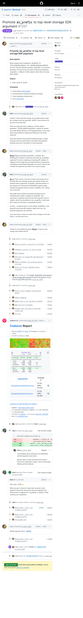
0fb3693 (49, 297)
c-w (14, 30)
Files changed (58, 38)
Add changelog (19, 253)
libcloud (16, 9)
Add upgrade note (20, 519)
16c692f (49, 519)
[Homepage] (41, 3)
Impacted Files (23, 379)
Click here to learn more (26, 407)
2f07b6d (49, 308)
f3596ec (49, 305)
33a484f (49, 244)
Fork (63, 9)
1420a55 (49, 507)
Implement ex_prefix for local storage (28, 249)
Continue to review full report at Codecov (23, 404)
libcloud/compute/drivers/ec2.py (22, 393)
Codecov (16, 326)
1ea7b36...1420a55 (41, 414)
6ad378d (49, 291)
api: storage (29, 106)
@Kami (12, 155)
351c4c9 (49, 301)
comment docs (23, 416)
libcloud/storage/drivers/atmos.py (28, 436)
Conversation (12, 38)
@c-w (12, 179)
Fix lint (18, 313)
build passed (25, 91)
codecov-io (14, 320)
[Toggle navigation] (3, 3)
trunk (26, 331)
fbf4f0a (49, 249)
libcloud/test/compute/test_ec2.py (22, 385)
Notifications (51, 9)
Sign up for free (11, 565)
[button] (14, 46)
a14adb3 (49, 539)
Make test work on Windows (24, 305)
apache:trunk (37, 30)
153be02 (49, 257)
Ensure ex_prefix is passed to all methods (29, 244)
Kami (11, 113)
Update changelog (20, 297)
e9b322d (49, 514)
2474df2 (49, 262)
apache (7, 9)
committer (20, 99)
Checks (42, 38)
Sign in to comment (22, 567)
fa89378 (49, 267)
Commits (28, 38)
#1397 (19, 331)
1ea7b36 (49, 313)
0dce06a (49, 253)
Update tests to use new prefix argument (29, 301)
